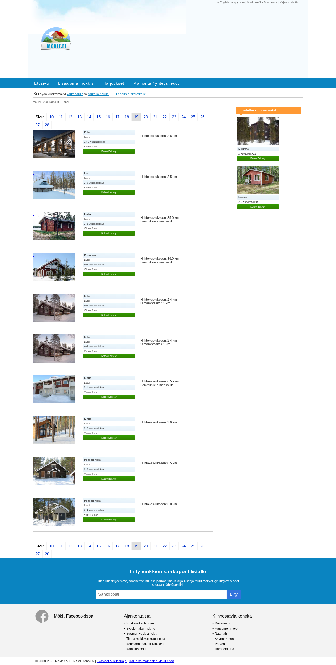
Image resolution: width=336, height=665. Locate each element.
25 (193, 117)
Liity (234, 594)
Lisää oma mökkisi (76, 83)
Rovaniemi (222, 623)
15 (98, 117)
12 (70, 117)
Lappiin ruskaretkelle (131, 94)
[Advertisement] (196, 41)
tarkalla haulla (98, 94)
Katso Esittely (109, 151)
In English (223, 2)
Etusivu (41, 83)
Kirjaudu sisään (289, 2)
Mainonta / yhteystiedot (156, 83)
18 (127, 117)
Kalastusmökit (136, 649)
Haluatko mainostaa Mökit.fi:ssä (151, 661)
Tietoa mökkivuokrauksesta (145, 639)
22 (164, 117)
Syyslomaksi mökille (140, 628)
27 (37, 125)
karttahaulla (75, 94)
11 (61, 117)
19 (136, 117)
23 (174, 117)
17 (117, 117)
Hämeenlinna (224, 649)
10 (51, 117)
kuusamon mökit (226, 628)
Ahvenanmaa (224, 639)
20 (146, 117)
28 (47, 125)
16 (108, 117)
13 (79, 117)
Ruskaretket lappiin (140, 623)
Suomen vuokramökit (141, 633)
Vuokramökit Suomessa (262, 2)
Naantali (221, 633)
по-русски (238, 2)
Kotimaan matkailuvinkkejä (145, 644)
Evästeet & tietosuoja (112, 661)
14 (89, 117)
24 (183, 117)
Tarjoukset (114, 83)
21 (155, 117)
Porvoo (220, 644)
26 (202, 117)
